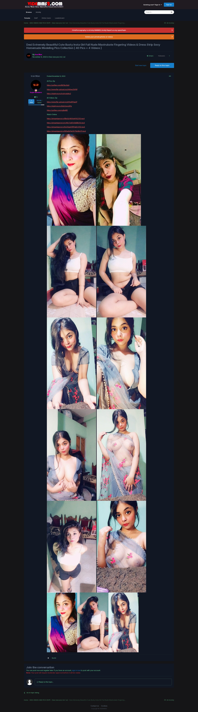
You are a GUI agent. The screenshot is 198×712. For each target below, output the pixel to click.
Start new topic (140, 65)
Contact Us (95, 706)
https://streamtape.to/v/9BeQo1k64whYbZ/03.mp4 (66, 119)
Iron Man (35, 76)
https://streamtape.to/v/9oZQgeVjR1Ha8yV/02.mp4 (66, 127)
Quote (54, 658)
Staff (36, 18)
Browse (29, 12)
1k (37, 97)
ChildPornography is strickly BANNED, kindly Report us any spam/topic (99, 30)
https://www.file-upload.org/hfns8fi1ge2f (62, 102)
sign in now (76, 670)
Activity (38, 12)
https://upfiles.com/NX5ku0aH (58, 85)
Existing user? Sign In (152, 5)
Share (150, 56)
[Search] (171, 12)
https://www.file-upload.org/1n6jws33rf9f (62, 89)
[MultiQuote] (48, 658)
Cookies (104, 706)
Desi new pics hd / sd (57, 57)
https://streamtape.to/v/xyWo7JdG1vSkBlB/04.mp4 (66, 123)
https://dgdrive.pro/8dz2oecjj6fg (59, 106)
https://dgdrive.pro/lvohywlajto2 (59, 94)
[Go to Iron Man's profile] (28, 55)
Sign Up (169, 5)
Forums (27, 18)
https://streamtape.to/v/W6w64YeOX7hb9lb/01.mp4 (66, 131)
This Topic (162, 12)
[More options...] (170, 76)
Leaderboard (59, 18)
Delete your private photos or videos (99, 37)
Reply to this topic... (46, 682)
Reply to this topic (162, 65)
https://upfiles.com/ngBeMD (57, 110)
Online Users (46, 18)
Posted (56, 76)
